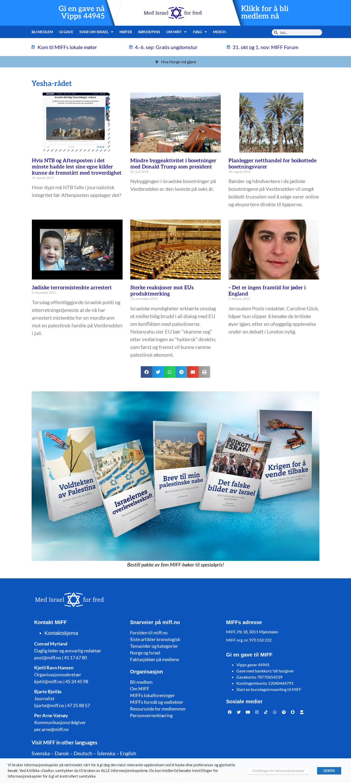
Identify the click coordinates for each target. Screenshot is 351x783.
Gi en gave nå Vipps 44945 (82, 12)
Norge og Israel (145, 652)
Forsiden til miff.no (149, 632)
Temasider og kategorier (154, 646)
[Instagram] (257, 712)
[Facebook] (230, 712)
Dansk (62, 753)
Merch (219, 32)
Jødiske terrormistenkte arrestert (72, 288)
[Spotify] (284, 712)
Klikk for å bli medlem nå (265, 12)
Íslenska (106, 753)
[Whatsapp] (275, 712)
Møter (125, 32)
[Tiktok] (266, 712)
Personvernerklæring (151, 715)
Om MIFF (139, 688)
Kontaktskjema (61, 633)
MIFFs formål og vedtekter (156, 702)
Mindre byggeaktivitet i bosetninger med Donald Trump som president (173, 164)
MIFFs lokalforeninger (152, 695)
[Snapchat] (293, 712)
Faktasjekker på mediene (154, 659)
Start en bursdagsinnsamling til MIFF (268, 689)
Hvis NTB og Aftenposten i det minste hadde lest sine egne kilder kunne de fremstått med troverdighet (77, 167)
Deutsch (83, 753)
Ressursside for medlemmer (158, 709)
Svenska (41, 753)
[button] (146, 372)
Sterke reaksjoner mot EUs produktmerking (162, 291)
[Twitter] (239, 712)
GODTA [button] (329, 771)
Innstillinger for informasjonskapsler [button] (278, 771)
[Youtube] (248, 712)
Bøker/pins (149, 32)
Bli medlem (42, 32)
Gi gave (66, 32)
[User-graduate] (302, 712)
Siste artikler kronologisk (155, 639)
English (128, 753)
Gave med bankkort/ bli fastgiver (265, 670)
